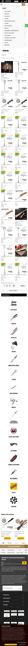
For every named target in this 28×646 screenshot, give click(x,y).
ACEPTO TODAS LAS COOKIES (11, 644)
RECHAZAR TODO (22, 644)
